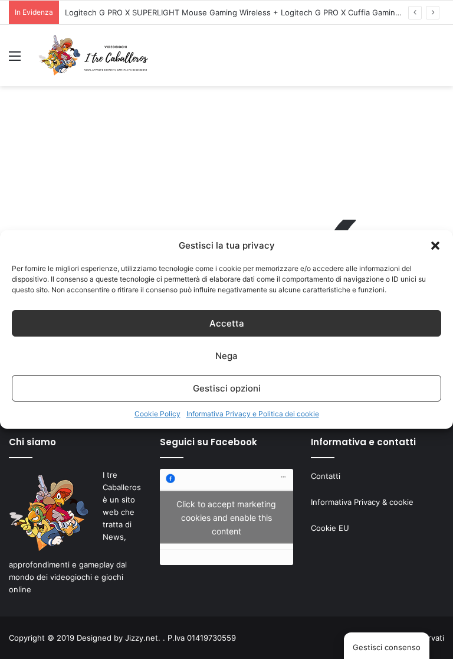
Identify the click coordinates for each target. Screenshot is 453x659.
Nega (226, 355)
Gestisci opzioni (227, 388)
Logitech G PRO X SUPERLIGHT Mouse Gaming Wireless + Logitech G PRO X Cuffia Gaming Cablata (247, 12)
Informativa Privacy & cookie (362, 502)
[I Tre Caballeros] (94, 55)
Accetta (226, 323)
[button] (435, 246)
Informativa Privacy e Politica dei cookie (252, 413)
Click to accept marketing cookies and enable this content (226, 517)
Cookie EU (330, 528)
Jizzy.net (141, 637)
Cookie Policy (157, 413)
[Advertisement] (226, 149)
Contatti (325, 476)
